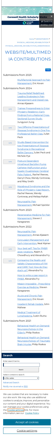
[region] (27, 413)
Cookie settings (16, 410)
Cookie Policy (32, 413)
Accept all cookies (27, 422)
